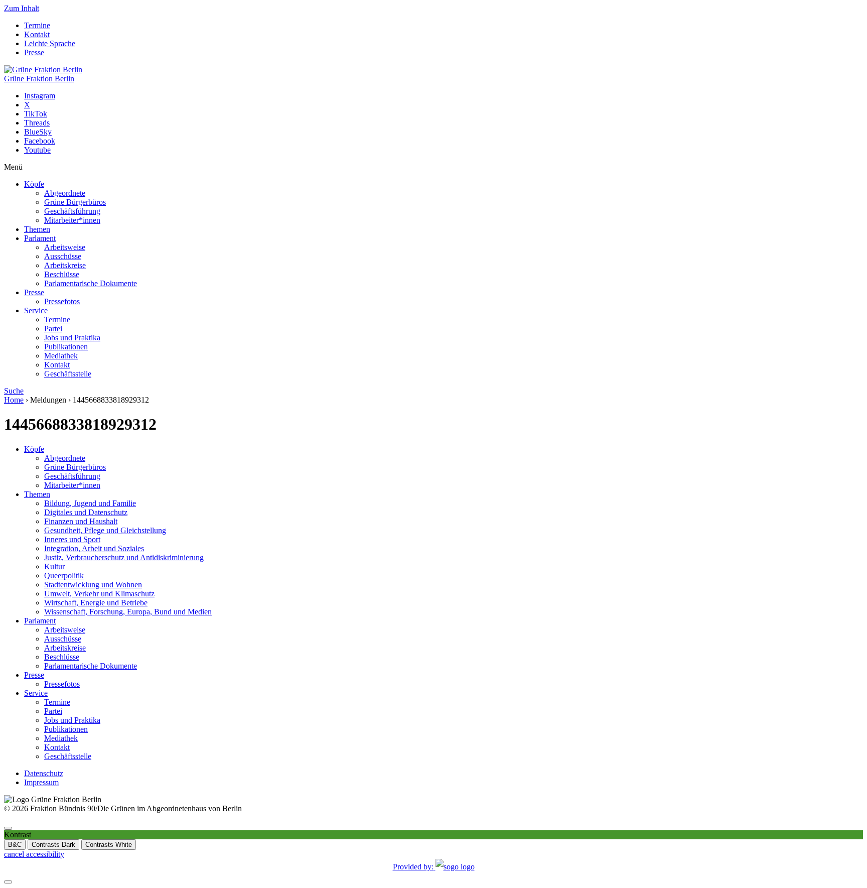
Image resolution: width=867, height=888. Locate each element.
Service (36, 310)
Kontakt (37, 34)
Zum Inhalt (21, 8)
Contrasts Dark (53, 844)
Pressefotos (62, 301)
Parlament (40, 238)
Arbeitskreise (65, 265)
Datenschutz (43, 773)
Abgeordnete (64, 193)
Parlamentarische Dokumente (90, 283)
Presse (34, 52)
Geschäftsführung (72, 211)
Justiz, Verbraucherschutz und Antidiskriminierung (124, 557)
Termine (37, 25)
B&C (15, 844)
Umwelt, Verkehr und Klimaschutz (99, 593)
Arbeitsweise (64, 247)
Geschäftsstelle (67, 373)
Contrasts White (108, 844)
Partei (53, 328)
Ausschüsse (62, 256)
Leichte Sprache (49, 43)
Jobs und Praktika (72, 337)
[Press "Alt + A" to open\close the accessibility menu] (8, 828)
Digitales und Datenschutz (85, 512)
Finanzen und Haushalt (80, 521)
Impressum (41, 782)
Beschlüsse (61, 274)
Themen (37, 229)
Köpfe (34, 184)
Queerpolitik (64, 575)
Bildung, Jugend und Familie (90, 503)
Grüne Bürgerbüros (75, 202)
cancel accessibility (34, 854)
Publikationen (66, 346)
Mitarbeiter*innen (72, 220)
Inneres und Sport (72, 539)
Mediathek (61, 355)
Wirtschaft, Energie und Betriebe (96, 602)
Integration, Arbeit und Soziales (94, 548)
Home (14, 400)
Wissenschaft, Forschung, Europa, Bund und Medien (128, 611)
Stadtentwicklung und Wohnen (93, 584)
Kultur (54, 566)
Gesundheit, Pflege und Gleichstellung (105, 530)
